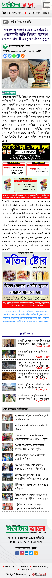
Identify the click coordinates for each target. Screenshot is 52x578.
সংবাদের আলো (35, 542)
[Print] (23, 56)
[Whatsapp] (14, 56)
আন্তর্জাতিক (28, 22)
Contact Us (26, 569)
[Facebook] (5, 56)
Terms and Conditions (16, 566)
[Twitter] (10, 56)
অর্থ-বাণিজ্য (16, 22)
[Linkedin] (18, 56)
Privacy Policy (40, 566)
